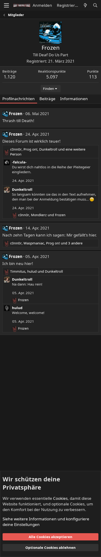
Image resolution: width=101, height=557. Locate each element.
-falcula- (19, 162)
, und (42, 215)
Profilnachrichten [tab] (18, 98)
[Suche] (95, 5)
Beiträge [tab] (47, 98)
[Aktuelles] (85, 5)
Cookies (60, 498)
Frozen (15, 113)
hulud (17, 307)
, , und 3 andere (46, 243)
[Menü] (6, 5)
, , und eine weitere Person (47, 151)
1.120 (9, 77)
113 (93, 77)
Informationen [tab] (74, 98)
